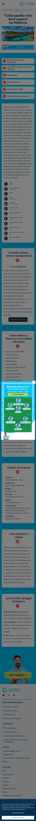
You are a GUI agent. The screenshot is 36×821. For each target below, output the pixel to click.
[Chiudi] (34, 801)
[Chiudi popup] (34, 382)
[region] (18, 810)
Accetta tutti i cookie (18, 817)
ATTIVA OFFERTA (18, 394)
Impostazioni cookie (18, 812)
